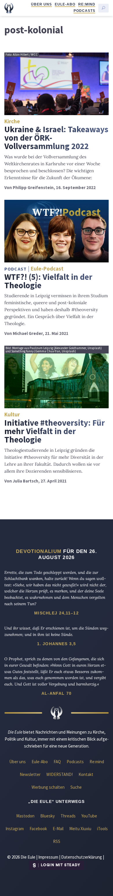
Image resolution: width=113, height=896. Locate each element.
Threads (68, 816)
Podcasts (84, 11)
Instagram (15, 828)
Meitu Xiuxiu (80, 828)
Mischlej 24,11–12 (56, 613)
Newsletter (30, 774)
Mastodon (25, 816)
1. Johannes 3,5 (56, 643)
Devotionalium (38, 551)
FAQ (57, 761)
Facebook (38, 828)
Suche (76, 787)
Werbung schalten (48, 787)
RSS (56, 841)
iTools (102, 828)
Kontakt (86, 774)
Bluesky (47, 816)
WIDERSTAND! (59, 774)
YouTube (89, 816)
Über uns (41, 4)
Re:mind (86, 4)
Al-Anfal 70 (56, 693)
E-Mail (58, 828)
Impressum (48, 857)
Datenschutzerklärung (81, 857)
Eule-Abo (65, 4)
